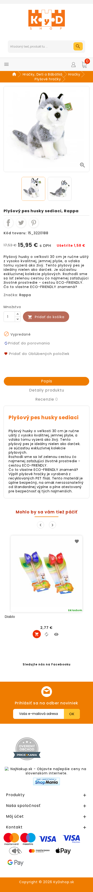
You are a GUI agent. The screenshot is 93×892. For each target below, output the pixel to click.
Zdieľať (8, 223)
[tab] (46, 381)
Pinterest (33, 223)
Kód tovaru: (15, 233)
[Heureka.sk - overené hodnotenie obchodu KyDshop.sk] (70, 748)
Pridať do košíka (46, 317)
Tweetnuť (21, 223)
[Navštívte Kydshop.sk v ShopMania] (46, 781)
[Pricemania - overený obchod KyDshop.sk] (27, 749)
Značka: (11, 295)
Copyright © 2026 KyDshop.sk (46, 882)
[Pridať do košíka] (36, 634)
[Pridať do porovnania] (46, 634)
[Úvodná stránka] (15, 74)
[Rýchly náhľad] (56, 634)
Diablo (10, 617)
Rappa (25, 295)
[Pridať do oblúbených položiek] (76, 541)
